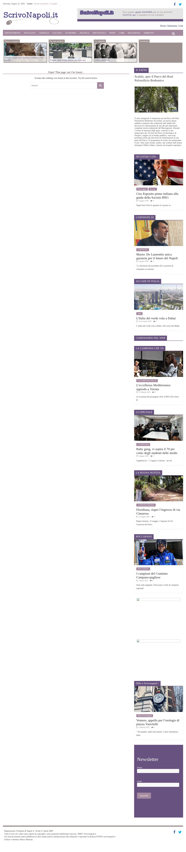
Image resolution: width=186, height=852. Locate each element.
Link (181, 26)
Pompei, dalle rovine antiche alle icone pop (68, 60)
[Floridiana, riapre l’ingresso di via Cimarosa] (158, 477)
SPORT (112, 33)
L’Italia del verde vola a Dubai (156, 318)
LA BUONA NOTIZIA (146, 505)
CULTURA (57, 33)
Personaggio (142, 189)
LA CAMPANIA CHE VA (147, 381)
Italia (139, 314)
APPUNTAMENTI (12, 33)
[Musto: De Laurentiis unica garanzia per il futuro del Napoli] (158, 221)
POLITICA (84, 33)
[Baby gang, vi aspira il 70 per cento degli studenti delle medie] (158, 416)
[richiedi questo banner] (130, 9)
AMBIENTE (149, 33)
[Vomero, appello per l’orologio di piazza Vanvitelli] (158, 687)
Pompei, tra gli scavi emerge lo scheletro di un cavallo (24, 59)
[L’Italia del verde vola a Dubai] (158, 285)
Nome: (140, 767)
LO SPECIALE (143, 445)
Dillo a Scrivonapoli (145, 716)
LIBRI (121, 33)
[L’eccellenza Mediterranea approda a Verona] (158, 352)
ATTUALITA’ (30, 33)
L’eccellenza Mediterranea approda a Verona (153, 387)
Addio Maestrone (41, 3)
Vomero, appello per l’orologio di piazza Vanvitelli (157, 722)
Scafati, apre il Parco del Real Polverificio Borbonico (154, 78)
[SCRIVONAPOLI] (31, 12)
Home (163, 26)
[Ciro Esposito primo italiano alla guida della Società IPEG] (158, 161)
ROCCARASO (134, 33)
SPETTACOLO (99, 33)
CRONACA (44, 33)
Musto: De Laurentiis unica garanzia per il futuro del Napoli (157, 256)
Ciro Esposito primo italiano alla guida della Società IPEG (157, 195)
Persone (152, 189)
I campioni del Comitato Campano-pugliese (152, 575)
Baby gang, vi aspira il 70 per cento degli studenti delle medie (156, 451)
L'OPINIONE (142, 250)
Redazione (172, 26)
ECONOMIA (70, 33)
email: (139, 781)
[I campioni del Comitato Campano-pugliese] (158, 540)
